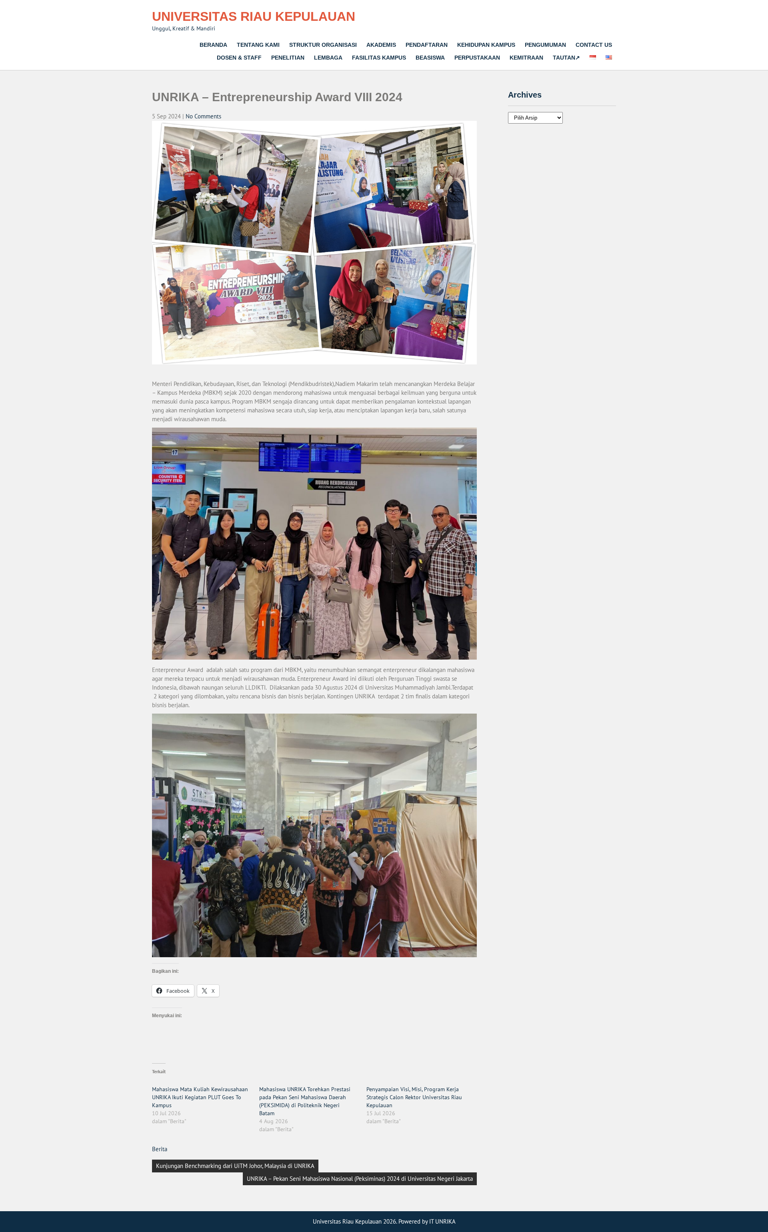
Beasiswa (430, 57)
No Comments (203, 116)
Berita (159, 1149)
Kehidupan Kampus (486, 45)
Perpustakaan (477, 57)
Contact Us (594, 45)
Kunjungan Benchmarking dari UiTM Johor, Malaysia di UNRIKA (235, 1166)
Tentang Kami (258, 45)
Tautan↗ (566, 57)
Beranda (213, 45)
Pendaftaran (427, 45)
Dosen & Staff (239, 57)
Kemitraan (526, 57)
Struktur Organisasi (323, 45)
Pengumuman (545, 45)
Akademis (381, 45)
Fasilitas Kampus (379, 57)
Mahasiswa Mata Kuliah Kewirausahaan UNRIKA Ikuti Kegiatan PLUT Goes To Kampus (200, 1097)
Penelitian (287, 57)
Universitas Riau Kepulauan (253, 16)
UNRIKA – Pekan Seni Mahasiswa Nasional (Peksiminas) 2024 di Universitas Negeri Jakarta (360, 1178)
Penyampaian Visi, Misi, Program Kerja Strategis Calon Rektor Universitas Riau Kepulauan (414, 1097)
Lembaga (328, 57)
